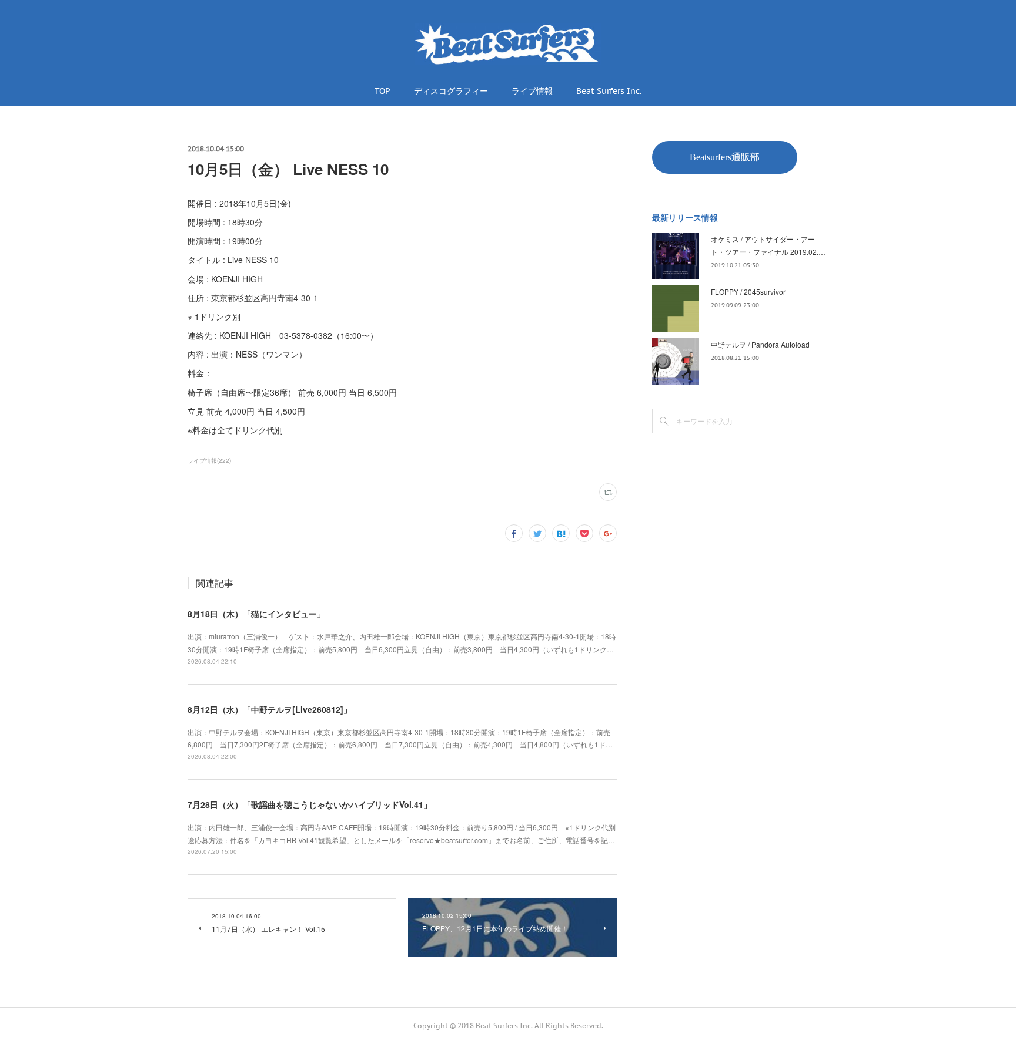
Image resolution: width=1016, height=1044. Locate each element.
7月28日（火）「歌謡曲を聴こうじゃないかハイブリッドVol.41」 (310, 804)
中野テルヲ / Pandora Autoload (760, 344)
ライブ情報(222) (209, 460)
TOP (382, 91)
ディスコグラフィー (451, 91)
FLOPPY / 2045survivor (748, 292)
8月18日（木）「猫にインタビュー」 (256, 613)
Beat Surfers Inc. (608, 91)
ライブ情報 (532, 91)
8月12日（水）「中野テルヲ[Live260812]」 (270, 709)
